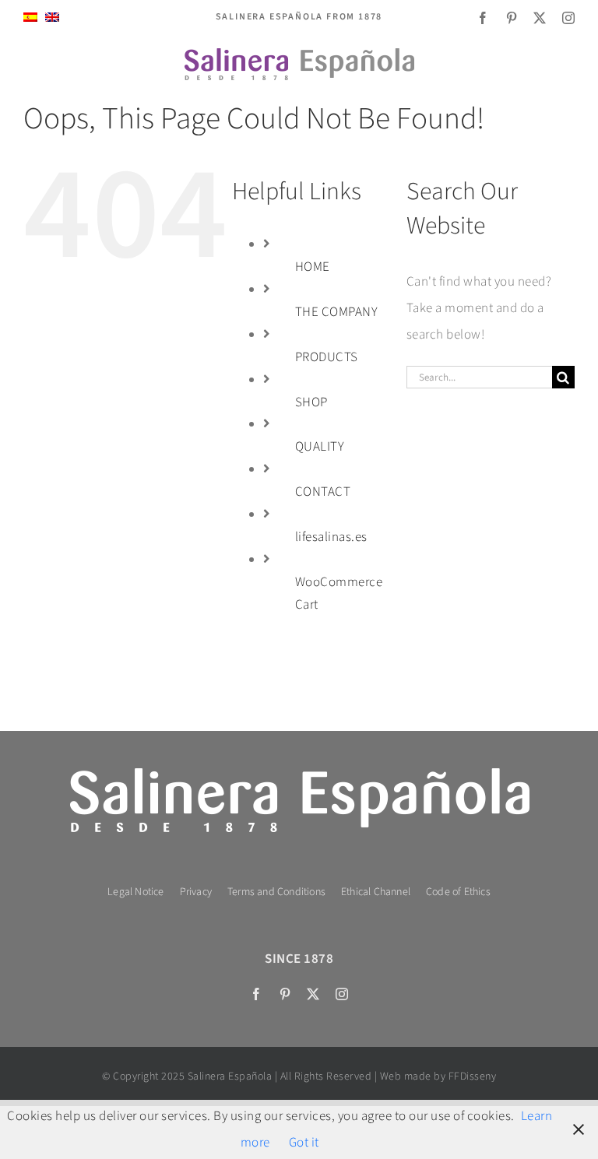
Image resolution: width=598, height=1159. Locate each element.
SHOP (311, 402)
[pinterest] (512, 18)
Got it (304, 1142)
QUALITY (320, 446)
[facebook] (483, 18)
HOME (312, 267)
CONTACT (323, 492)
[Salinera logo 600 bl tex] (299, 768)
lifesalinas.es (331, 537)
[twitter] (540, 18)
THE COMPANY (336, 312)
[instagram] (568, 18)
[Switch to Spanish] (30, 17)
